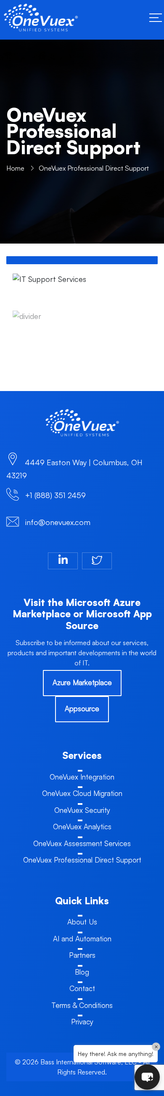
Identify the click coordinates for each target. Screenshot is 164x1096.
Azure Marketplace (82, 682)
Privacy (82, 1021)
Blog (82, 971)
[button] (147, 1077)
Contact (82, 988)
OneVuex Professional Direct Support (82, 859)
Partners (82, 955)
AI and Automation (82, 938)
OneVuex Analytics (82, 826)
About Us (82, 921)
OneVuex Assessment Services (82, 843)
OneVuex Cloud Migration (82, 793)
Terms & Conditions (82, 1005)
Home (15, 168)
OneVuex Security (82, 810)
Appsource (82, 708)
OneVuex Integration (82, 776)
